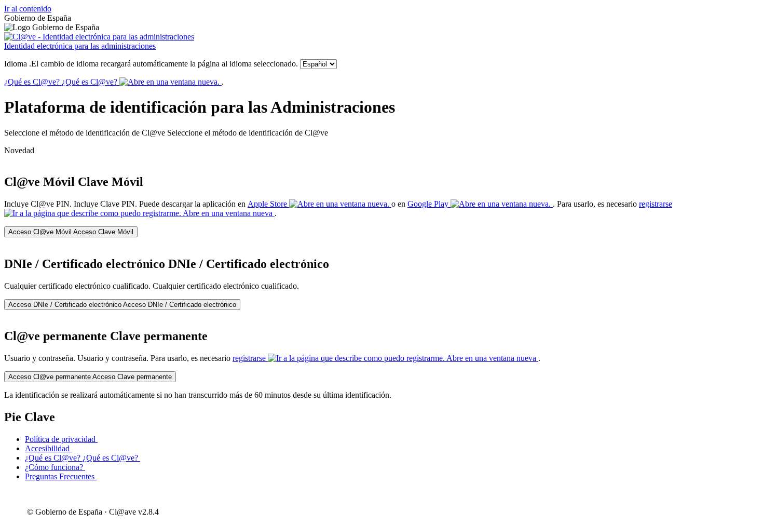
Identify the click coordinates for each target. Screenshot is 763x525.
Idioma (151, 63)
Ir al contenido (27, 8)
